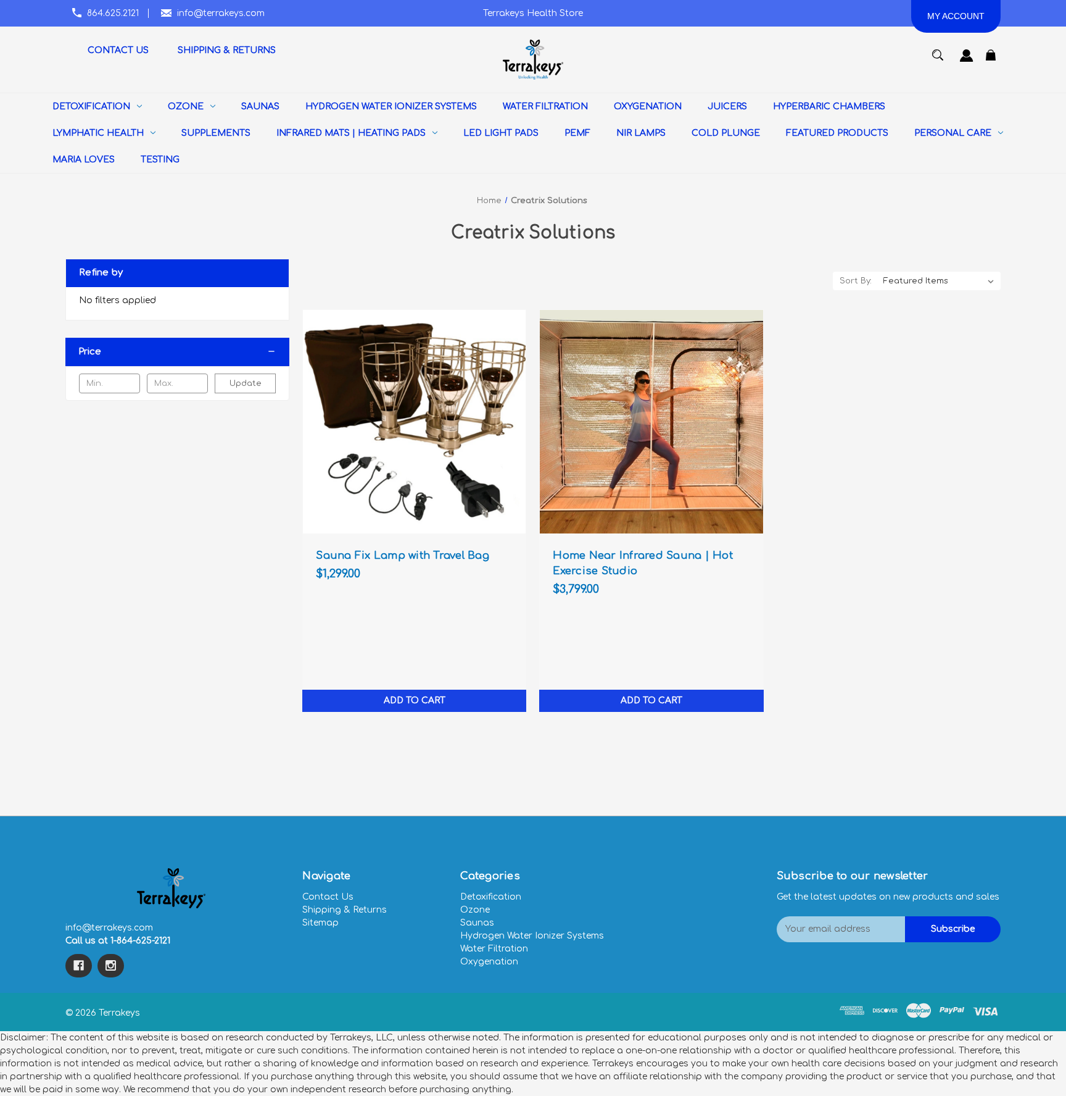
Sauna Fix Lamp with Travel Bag (402, 555)
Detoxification (490, 896)
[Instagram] (110, 965)
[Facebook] (78, 965)
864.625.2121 (113, 13)
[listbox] (939, 281)
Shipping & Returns (344, 909)
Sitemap (320, 922)
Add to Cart (414, 700)
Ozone (475, 909)
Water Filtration (494, 948)
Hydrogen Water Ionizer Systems (532, 935)
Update (245, 383)
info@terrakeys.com (221, 13)
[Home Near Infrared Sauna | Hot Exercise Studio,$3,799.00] (651, 421)
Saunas (477, 922)
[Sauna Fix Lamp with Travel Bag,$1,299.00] (414, 421)
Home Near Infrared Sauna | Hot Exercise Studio (643, 563)
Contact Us (327, 896)
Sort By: (856, 281)
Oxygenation (489, 961)
